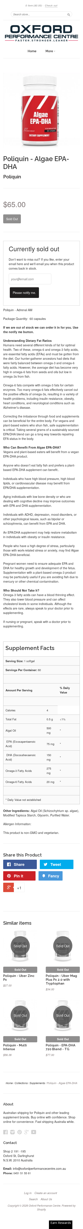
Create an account (45, 1192)
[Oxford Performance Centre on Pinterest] (19, 1131)
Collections (21, 1083)
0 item (34, 5)
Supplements (37, 1083)
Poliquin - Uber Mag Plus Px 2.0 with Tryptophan (61, 979)
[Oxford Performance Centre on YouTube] (33, 1131)
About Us (46, 1199)
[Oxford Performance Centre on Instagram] (12, 1131)
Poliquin (12, 176)
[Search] (68, 14)
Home (32, 51)
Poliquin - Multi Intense (15, 1047)
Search (33, 1199)
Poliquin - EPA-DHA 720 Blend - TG (60, 1047)
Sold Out (20, 970)
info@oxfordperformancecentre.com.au (39, 1168)
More (50, 51)
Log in (27, 1192)
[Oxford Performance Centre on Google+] (26, 1131)
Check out (51, 5)
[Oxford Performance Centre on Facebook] (5, 1131)
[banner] (41, 34)
